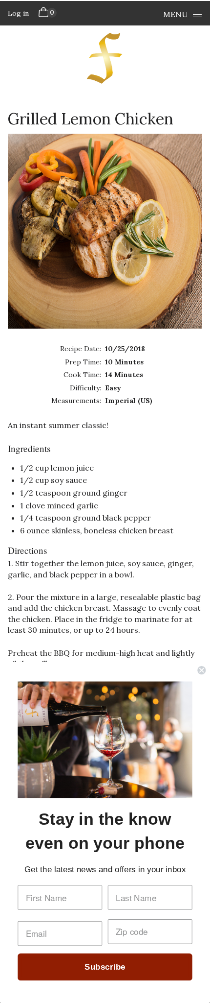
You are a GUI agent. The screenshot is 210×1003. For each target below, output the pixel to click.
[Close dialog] (201, 670)
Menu (175, 14)
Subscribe (104, 967)
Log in (18, 13)
